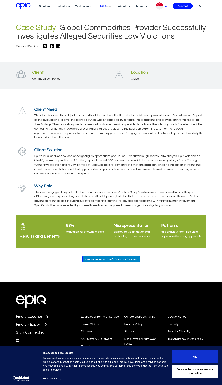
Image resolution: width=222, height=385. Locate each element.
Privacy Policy (133, 324)
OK (195, 356)
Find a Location (30, 316)
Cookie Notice (177, 316)
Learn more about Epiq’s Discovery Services (111, 259)
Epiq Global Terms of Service (100, 316)
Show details (50, 378)
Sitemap (130, 331)
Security (173, 324)
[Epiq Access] (105, 6)
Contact (183, 6)
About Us (124, 6)
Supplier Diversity (179, 331)
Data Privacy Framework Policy (140, 341)
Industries (63, 6)
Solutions (45, 6)
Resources (142, 6)
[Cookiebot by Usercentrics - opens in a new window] (21, 378)
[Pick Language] (161, 6)
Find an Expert (29, 324)
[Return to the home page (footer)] (23, 6)
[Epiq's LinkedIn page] (17, 340)
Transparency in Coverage (185, 338)
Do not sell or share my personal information (194, 371)
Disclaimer (88, 331)
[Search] (200, 5)
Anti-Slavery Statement (96, 338)
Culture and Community (139, 316)
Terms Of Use (90, 324)
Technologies (83, 6)
